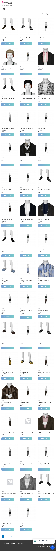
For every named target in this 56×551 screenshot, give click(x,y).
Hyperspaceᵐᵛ (21, 543)
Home (2, 5)
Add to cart (7, 43)
